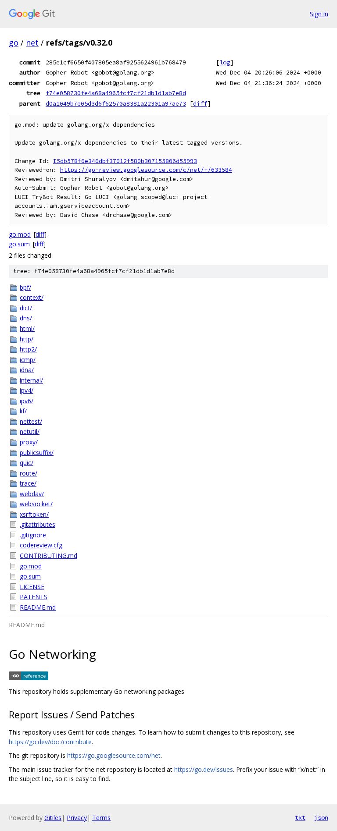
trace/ (28, 483)
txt (300, 817)
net (32, 42)
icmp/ (28, 359)
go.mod (20, 234)
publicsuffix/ (37, 452)
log (224, 62)
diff (200, 103)
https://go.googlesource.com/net (114, 755)
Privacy (77, 817)
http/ (26, 339)
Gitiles (52, 817)
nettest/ (31, 421)
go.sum (19, 244)
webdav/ (32, 494)
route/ (28, 473)
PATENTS (33, 597)
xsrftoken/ (34, 514)
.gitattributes (37, 524)
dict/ (26, 308)
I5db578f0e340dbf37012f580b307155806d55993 (125, 161)
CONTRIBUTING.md (48, 555)
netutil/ (29, 431)
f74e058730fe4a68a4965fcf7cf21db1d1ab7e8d (116, 93)
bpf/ (25, 287)
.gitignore (33, 535)
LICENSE (32, 586)
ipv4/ (26, 390)
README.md (38, 607)
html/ (27, 328)
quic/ (26, 462)
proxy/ (29, 442)
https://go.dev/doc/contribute (50, 742)
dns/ (26, 318)
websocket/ (36, 504)
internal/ (31, 380)
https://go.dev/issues (203, 769)
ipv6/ (26, 401)
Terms (101, 817)
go (13, 42)
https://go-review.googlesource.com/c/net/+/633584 (146, 170)
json (321, 817)
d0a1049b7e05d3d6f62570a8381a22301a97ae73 (116, 103)
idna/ (27, 370)
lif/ (23, 411)
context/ (31, 297)
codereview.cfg (41, 545)
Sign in (319, 14)
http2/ (28, 349)
